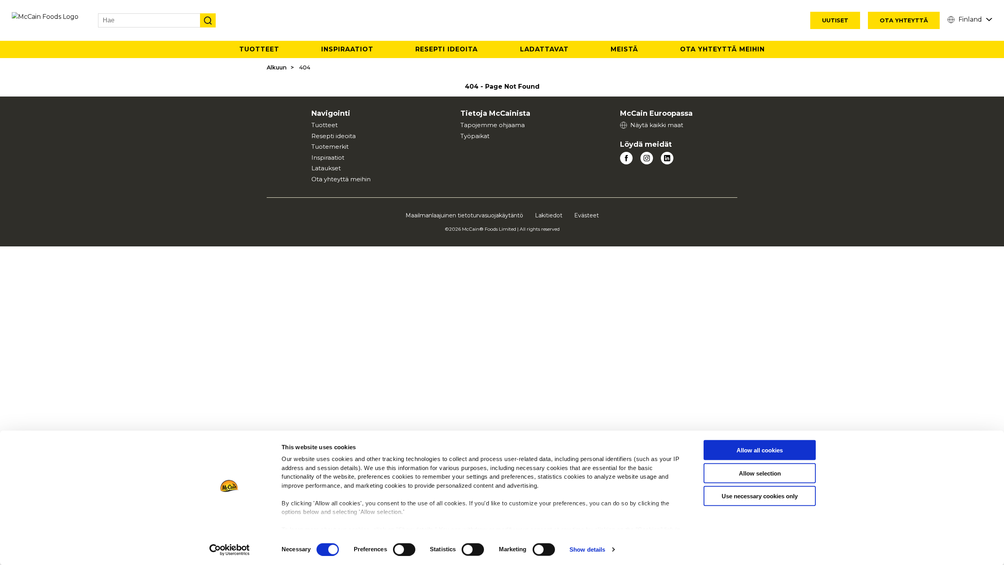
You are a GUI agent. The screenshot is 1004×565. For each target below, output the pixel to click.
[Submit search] (208, 20)
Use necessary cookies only (760, 496)
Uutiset (835, 20)
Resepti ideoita (333, 136)
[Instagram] (646, 158)
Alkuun (277, 67)
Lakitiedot (548, 215)
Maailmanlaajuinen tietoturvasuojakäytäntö (464, 215)
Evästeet (586, 215)
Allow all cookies (760, 450)
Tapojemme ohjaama (492, 125)
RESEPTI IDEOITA (446, 49)
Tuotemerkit (330, 146)
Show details (587, 549)
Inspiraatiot (347, 49)
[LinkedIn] (667, 158)
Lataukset (326, 168)
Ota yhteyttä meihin (722, 49)
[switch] (404, 549)
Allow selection (760, 473)
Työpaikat (474, 136)
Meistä (624, 49)
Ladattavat (544, 49)
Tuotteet (259, 49)
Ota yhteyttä (904, 20)
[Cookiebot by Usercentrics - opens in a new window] (229, 550)
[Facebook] (626, 158)
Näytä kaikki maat (656, 125)
